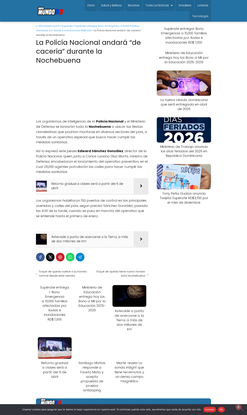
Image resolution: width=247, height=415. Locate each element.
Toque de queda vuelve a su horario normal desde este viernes (63, 274)
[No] (242, 409)
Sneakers (185, 5)
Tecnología (200, 16)
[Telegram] (80, 257)
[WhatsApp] (70, 257)
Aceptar (209, 409)
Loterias (202, 5)
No (221, 409)
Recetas (133, 5)
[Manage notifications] (238, 407)
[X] (50, 257)
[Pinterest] (60, 257)
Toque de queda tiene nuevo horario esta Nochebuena (120, 274)
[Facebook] (40, 257)
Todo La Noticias (157, 5)
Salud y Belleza (111, 5)
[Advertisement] (92, 92)
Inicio (91, 5)
